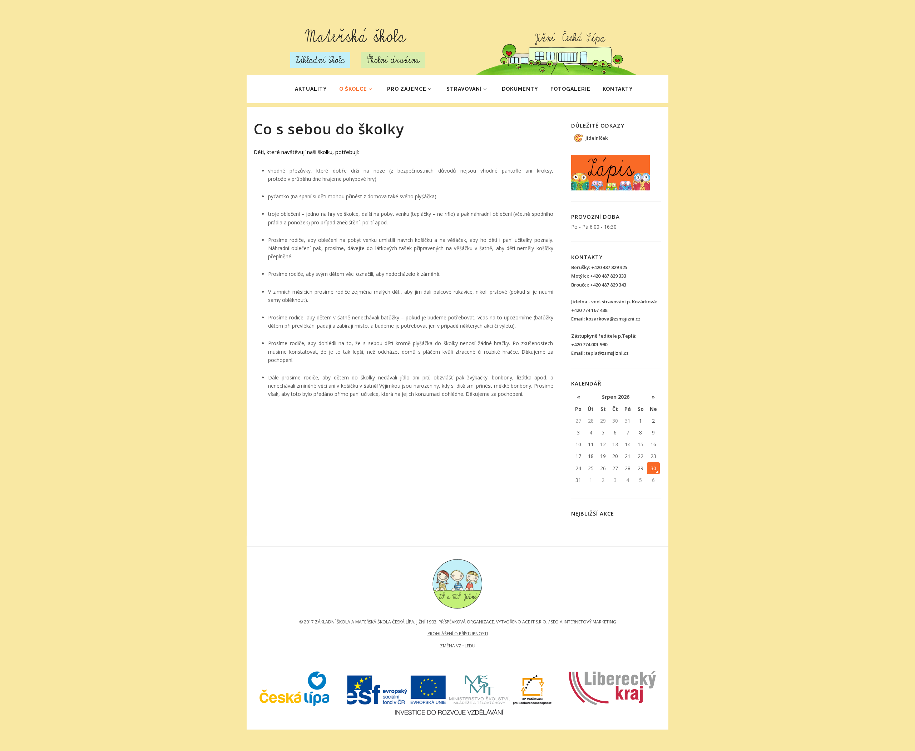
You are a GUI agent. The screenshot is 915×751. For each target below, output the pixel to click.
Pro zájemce (406, 89)
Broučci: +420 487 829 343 (598, 285)
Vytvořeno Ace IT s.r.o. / (523, 622)
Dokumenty (520, 89)
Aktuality (311, 89)
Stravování (464, 89)
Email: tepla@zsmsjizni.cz (600, 353)
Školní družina (393, 59)
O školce (353, 89)
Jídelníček (596, 138)
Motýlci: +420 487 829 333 (598, 276)
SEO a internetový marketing (583, 622)
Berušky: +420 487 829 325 (599, 267)
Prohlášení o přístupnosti (457, 634)
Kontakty (618, 89)
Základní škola (320, 59)
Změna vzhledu (457, 646)
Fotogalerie (570, 89)
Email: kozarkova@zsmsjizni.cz (605, 318)
